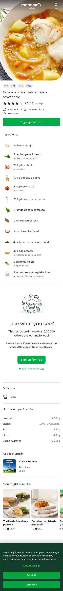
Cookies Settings (31, 565)
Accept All (31, 584)
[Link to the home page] (32, 6)
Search (56, 8)
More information (31, 369)
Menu (7, 8)
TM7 (6, 86)
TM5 (21, 86)
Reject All (31, 575)
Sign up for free (31, 122)
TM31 (29, 86)
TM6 (13, 86)
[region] (31, 567)
